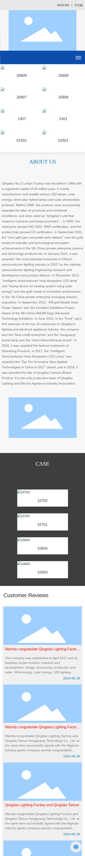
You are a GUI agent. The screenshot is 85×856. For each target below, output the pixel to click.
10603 (42, 572)
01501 (22, 140)
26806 (63, 97)
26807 (22, 97)
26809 (22, 75)
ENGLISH (63, 5)
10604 (42, 548)
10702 (42, 501)
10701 (42, 524)
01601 (63, 140)
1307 (22, 119)
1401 (63, 119)
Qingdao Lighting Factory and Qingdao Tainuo (42, 805)
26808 (63, 75)
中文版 (79, 5)
